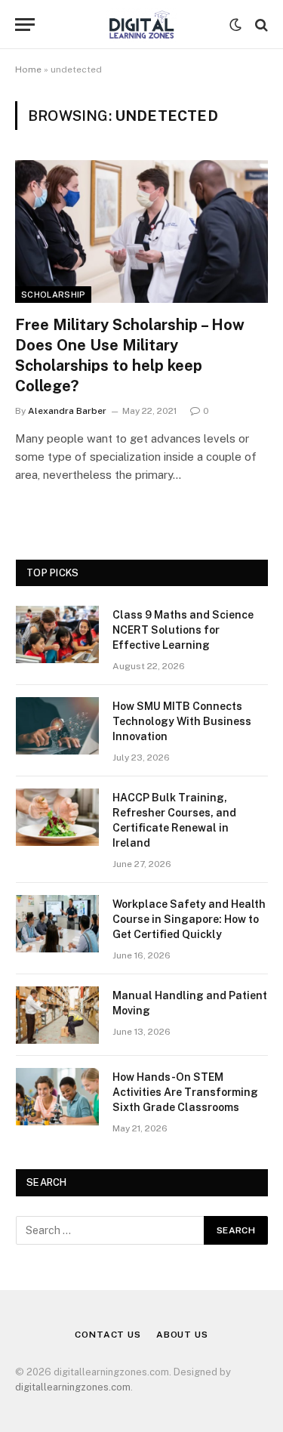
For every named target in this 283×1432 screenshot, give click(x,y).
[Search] (260, 25)
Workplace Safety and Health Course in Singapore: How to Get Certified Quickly (189, 919)
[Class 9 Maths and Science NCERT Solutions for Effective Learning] (57, 634)
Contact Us (107, 1334)
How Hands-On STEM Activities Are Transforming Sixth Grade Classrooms (185, 1092)
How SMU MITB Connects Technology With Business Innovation (181, 721)
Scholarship (53, 294)
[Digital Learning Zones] (141, 24)
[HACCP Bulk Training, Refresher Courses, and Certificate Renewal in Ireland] (57, 817)
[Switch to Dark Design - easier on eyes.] (235, 25)
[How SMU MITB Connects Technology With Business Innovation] (57, 726)
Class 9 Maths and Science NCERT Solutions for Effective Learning (183, 630)
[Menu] (25, 25)
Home (28, 69)
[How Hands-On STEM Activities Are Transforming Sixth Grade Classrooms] (57, 1096)
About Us (182, 1334)
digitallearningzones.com (73, 1387)
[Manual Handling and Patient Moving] (57, 1015)
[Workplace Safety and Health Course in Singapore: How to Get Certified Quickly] (57, 923)
